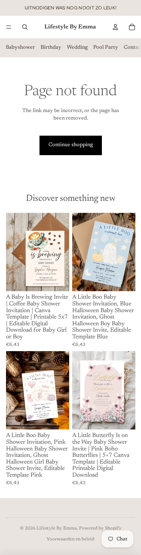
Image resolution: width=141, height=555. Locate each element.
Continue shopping (71, 145)
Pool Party (105, 47)
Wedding (77, 47)
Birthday (51, 47)
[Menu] (8, 27)
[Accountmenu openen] (115, 27)
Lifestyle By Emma (56, 528)
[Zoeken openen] (25, 27)
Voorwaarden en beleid (70, 539)
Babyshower (20, 47)
